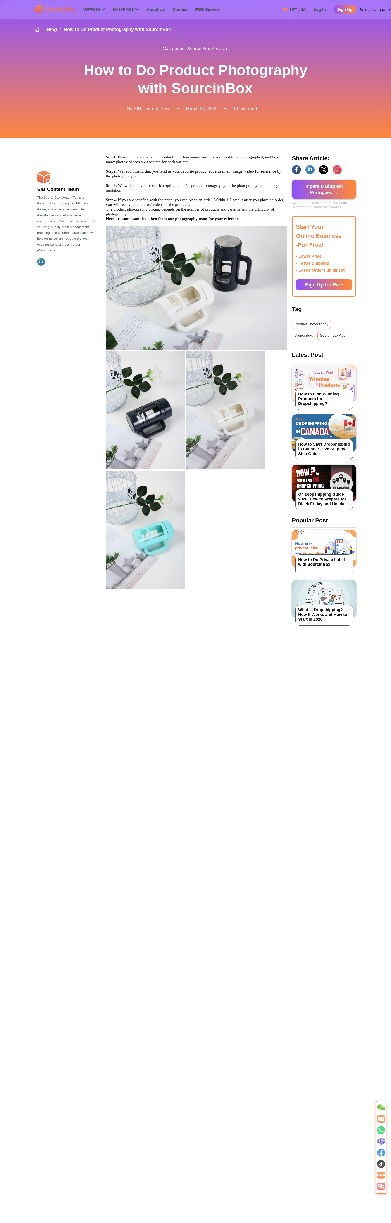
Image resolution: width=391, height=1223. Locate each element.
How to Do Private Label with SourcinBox (321, 562)
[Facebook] (381, 1155)
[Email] (381, 1121)
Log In (320, 9)
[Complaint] (381, 1188)
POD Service (207, 9)
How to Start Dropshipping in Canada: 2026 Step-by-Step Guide (324, 449)
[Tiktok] (381, 1166)
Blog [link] (52, 29)
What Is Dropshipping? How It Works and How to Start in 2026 (322, 615)
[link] (37, 29)
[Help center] (381, 1178)
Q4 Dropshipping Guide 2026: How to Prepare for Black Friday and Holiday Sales (322, 499)
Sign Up (345, 9)
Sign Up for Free (324, 285)
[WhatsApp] (381, 1132)
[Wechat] (381, 1110)
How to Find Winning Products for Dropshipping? (318, 399)
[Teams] (381, 1144)
